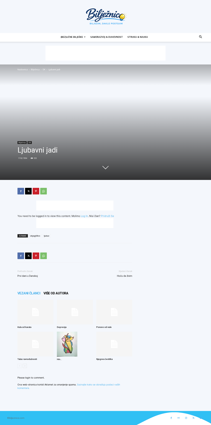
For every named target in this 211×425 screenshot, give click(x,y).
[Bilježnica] (105, 16)
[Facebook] (20, 191)
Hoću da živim (124, 275)
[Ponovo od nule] (114, 312)
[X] (28, 191)
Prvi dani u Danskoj (27, 275)
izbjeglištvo (35, 236)
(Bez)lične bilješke (72, 37)
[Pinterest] (36, 191)
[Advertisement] (105, 53)
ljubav (46, 236)
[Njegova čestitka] (114, 344)
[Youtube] (201, 418)
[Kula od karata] (35, 312)
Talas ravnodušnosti (27, 359)
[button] (200, 37)
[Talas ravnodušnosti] (35, 344)
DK (44, 69)
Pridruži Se (107, 216)
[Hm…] (75, 344)
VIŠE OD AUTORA (56, 293)
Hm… (59, 359)
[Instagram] (186, 418)
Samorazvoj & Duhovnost (106, 37)
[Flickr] (178, 418)
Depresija (61, 327)
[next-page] (25, 366)
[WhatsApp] (43, 191)
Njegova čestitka (104, 359)
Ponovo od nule (104, 327)
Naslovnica (22, 69)
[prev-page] (19, 366)
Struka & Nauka (137, 37)
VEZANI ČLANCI (28, 293)
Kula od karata (24, 327)
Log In (84, 216)
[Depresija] (75, 312)
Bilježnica (35, 69)
